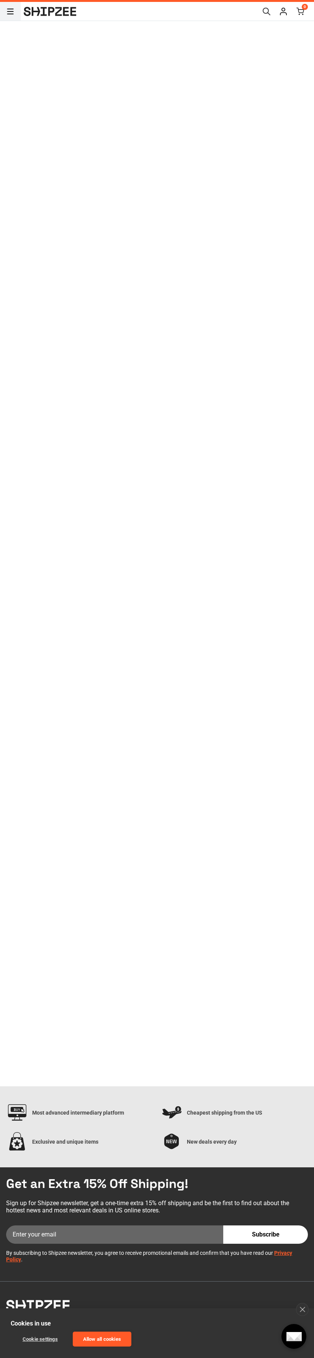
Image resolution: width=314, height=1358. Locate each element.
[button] (283, 11)
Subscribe (266, 1234)
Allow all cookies (102, 1339)
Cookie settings (40, 1339)
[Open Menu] (10, 11)
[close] (302, 1309)
